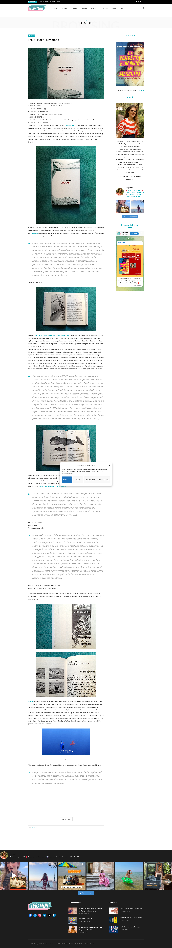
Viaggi (113, 8)
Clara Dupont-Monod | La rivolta (131, 908)
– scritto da (61, 335)
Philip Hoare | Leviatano (43, 40)
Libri (75, 8)
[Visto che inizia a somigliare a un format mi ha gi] (72, 876)
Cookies (92, 944)
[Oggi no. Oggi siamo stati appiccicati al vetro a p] (137, 206)
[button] (109, 465)
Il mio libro (64, 8)
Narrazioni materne (85, 918)
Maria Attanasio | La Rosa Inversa (51, 1)
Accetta (67, 480)
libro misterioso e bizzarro (44, 335)
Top (139, 943)
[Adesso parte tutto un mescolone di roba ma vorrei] (100, 876)
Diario (84, 8)
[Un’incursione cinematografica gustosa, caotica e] (123, 206)
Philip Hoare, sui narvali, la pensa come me (52, 486)
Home (54, 8)
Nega (78, 480)
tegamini (32, 44)
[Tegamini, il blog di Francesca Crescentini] (37, 8)
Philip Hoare (70, 125)
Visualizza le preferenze (97, 480)
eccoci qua (140, 90)
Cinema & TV (95, 8)
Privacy (86, 944)
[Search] (142, 8)
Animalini (31, 35)
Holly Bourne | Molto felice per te (131, 927)
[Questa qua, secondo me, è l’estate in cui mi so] (129, 876)
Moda (105, 8)
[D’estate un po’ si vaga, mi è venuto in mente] (158, 876)
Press (122, 8)
